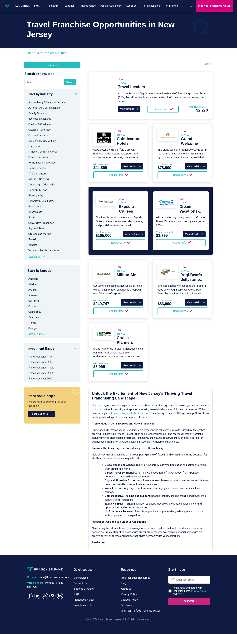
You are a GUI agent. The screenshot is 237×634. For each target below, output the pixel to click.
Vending (32, 244)
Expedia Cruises (126, 208)
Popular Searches (110, 5)
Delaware (33, 317)
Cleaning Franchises (39, 129)
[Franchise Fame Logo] (22, 5)
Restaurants (35, 212)
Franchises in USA (84, 599)
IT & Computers (37, 173)
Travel (32, 239)
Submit (189, 601)
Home (30, 52)
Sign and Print (36, 228)
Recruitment (35, 206)
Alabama (33, 278)
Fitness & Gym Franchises (42, 151)
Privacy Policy (129, 594)
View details (127, 108)
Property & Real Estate (41, 201)
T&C (76, 594)
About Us (131, 5)
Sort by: (207, 63)
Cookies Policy (129, 599)
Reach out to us (39, 413)
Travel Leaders (131, 87)
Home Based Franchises (42, 162)
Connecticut (35, 311)
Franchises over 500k (40, 378)
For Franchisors (151, 5)
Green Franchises (38, 157)
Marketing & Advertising (41, 184)
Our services (81, 577)
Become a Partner (84, 588)
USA (39, 52)
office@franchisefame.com (53, 577)
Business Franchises (39, 118)
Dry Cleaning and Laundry (42, 140)
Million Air (126, 275)
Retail (31, 217)
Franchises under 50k (40, 362)
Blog (123, 583)
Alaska (32, 284)
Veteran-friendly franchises (43, 250)
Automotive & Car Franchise (44, 107)
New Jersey (51, 52)
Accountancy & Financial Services (47, 102)
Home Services (37, 168)
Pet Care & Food (37, 190)
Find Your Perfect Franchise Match (140, 610)
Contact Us (80, 583)
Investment (87, 5)
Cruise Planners (125, 340)
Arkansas (33, 295)
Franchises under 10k (40, 356)
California (33, 300)
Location (69, 5)
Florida (32, 322)
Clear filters (52, 65)
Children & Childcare (39, 124)
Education (34, 146)
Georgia (32, 328)
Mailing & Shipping (38, 179)
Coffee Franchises (38, 135)
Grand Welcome (189, 141)
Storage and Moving (39, 233)
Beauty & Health (37, 113)
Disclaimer (127, 605)
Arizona (32, 289)
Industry (53, 5)
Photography (35, 195)
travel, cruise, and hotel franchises (130, 413)
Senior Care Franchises (41, 223)
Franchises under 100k (41, 367)
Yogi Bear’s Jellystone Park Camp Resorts (191, 282)
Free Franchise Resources (135, 577)
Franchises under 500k (41, 373)
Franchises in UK (83, 605)
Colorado (33, 306)
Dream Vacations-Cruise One (189, 211)
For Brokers (171, 5)
